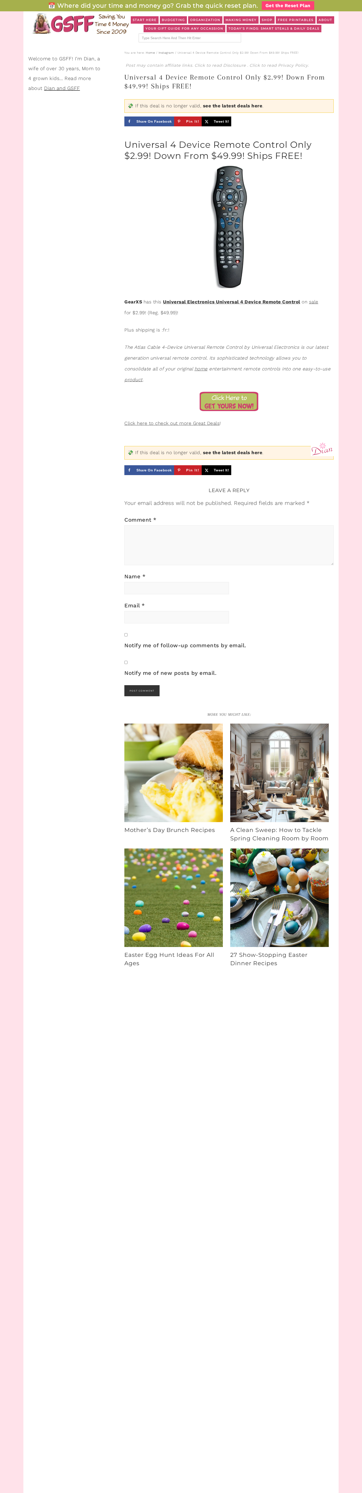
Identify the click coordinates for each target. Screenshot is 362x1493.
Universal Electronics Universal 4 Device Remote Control (231, 302)
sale (313, 302)
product (133, 379)
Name (135, 576)
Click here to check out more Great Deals (172, 423)
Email (134, 605)
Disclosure (235, 65)
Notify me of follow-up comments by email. (185, 645)
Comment (140, 520)
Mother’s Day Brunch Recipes (169, 830)
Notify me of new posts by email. (170, 673)
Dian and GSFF (62, 88)
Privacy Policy (293, 65)
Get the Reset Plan (288, 5)
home (201, 369)
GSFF (80, 23)
